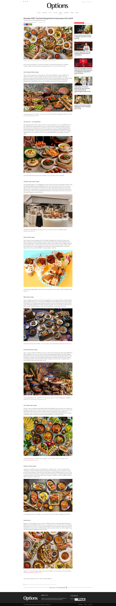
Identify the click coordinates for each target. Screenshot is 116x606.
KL (47, 584)
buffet (40, 584)
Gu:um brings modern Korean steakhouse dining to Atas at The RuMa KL (82, 53)
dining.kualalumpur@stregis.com (31, 460)
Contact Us (85, 604)
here (27, 291)
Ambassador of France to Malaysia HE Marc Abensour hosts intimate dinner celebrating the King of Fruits (82, 89)
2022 (35, 584)
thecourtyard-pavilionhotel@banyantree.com (36, 399)
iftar (55, 584)
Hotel (37, 584)
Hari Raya (52, 584)
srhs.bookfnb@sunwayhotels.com (33, 572)
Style (50, 12)
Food (60, 12)
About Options (80, 604)
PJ (49, 584)
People (38, 12)
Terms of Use (90, 604)
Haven (71, 12)
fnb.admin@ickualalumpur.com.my (31, 115)
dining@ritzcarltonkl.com (29, 231)
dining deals (44, 584)
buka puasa (31, 584)
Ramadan (27, 584)
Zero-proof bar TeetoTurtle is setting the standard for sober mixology (82, 36)
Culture (55, 12)
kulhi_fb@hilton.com (66, 343)
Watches (45, 12)
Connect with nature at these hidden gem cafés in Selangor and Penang (82, 106)
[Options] (58, 6)
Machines (66, 12)
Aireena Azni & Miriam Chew (32, 22)
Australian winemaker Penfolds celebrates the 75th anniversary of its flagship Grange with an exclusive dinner (83, 71)
